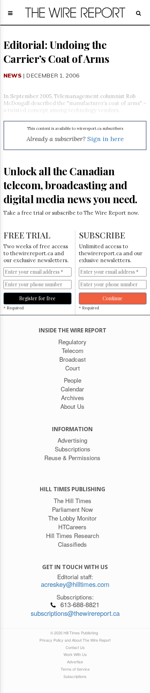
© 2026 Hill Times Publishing (75, 632)
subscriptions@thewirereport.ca (75, 613)
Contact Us (75, 647)
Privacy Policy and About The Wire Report (75, 640)
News (12, 75)
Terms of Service (75, 669)
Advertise (75, 661)
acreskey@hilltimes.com (75, 584)
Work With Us (75, 654)
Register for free (37, 298)
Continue (112, 298)
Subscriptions (75, 676)
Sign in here (105, 139)
